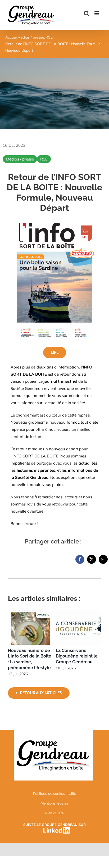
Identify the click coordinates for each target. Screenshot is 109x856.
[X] (91, 559)
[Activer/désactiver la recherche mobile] (86, 13)
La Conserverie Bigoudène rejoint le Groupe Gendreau (77, 656)
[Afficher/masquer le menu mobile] (97, 13)
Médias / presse (20, 159)
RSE (44, 159)
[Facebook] (80, 559)
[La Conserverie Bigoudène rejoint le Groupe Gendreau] (78, 612)
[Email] (103, 559)
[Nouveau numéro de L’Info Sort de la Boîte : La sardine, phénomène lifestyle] (30, 612)
